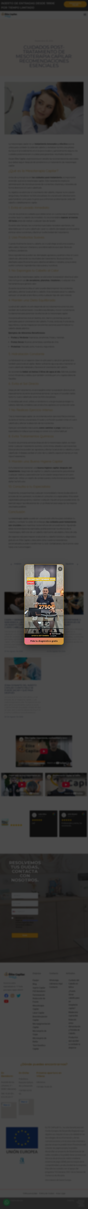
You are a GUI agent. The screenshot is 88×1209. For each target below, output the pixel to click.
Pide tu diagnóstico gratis (44, 641)
